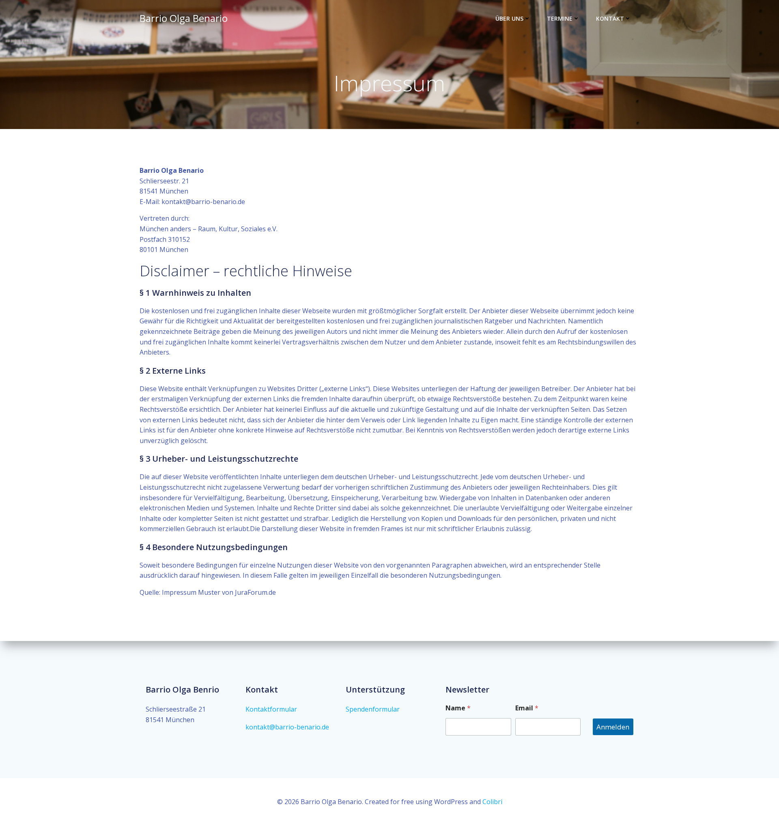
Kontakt (610, 18)
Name (458, 708)
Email (526, 708)
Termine (559, 18)
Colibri (492, 801)
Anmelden (612, 726)
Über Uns (509, 18)
